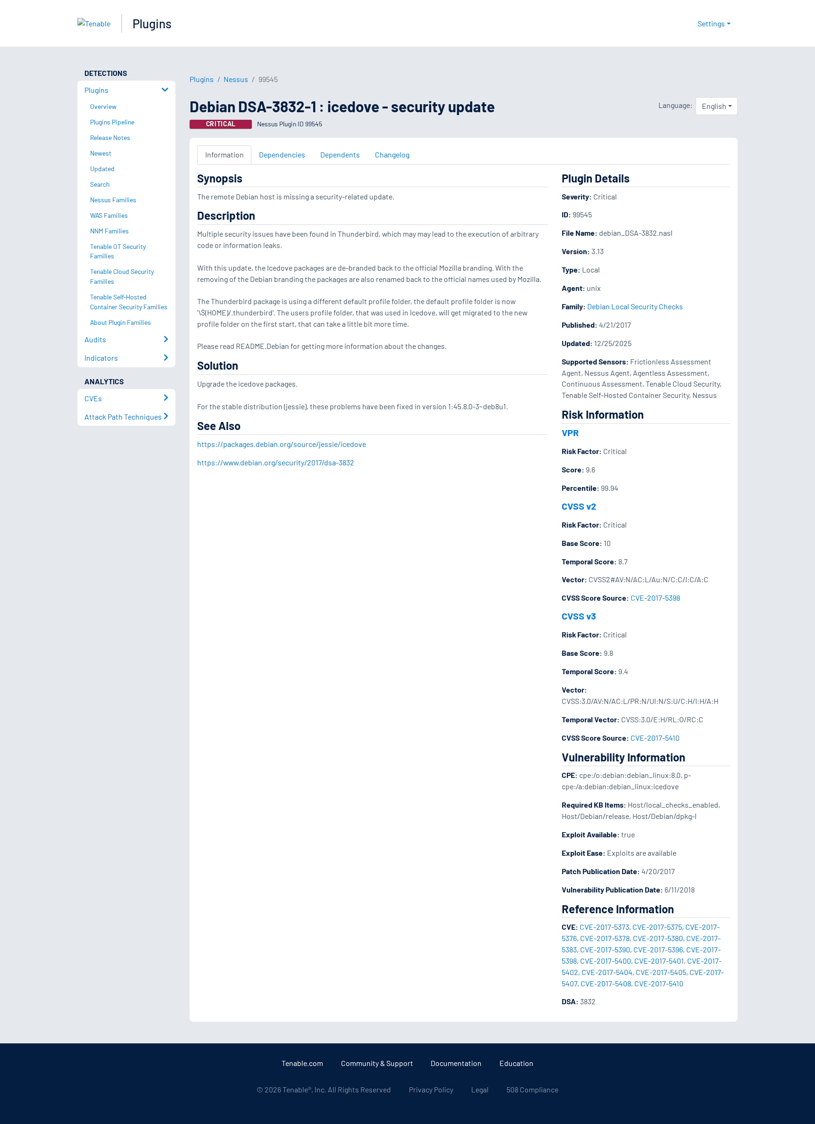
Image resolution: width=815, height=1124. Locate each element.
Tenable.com (302, 1062)
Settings (711, 23)
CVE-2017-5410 (655, 737)
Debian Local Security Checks (635, 306)
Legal (480, 1089)
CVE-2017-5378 (605, 938)
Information (224, 154)
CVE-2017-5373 (604, 926)
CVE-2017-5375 (657, 926)
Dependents (340, 154)
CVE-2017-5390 (605, 949)
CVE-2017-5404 (607, 971)
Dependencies (282, 154)
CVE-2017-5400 (605, 960)
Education (516, 1062)
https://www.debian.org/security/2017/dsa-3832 (275, 462)
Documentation (456, 1062)
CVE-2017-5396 (658, 949)
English (714, 105)
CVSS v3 (579, 615)
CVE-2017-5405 (661, 971)
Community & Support (377, 1062)
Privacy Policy (431, 1089)
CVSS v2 (579, 506)
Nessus (236, 78)
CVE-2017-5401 (659, 960)
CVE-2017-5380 (658, 938)
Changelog (392, 154)
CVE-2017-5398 (655, 597)
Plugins (152, 23)
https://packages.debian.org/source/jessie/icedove (281, 443)
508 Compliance (532, 1089)
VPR (570, 432)
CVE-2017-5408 (606, 983)
